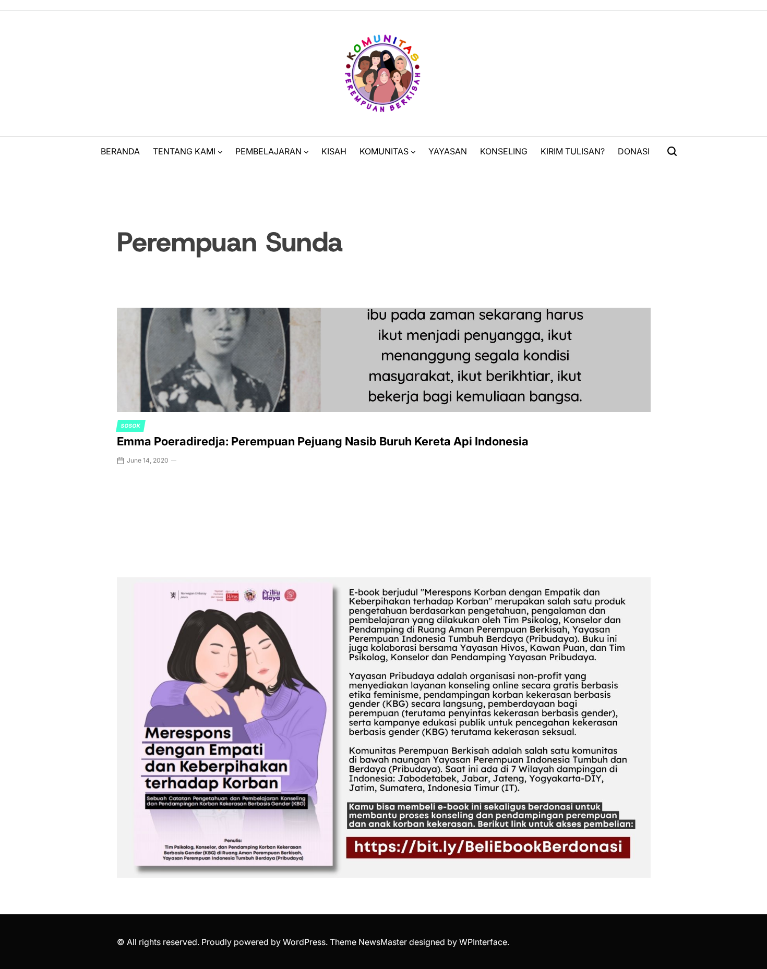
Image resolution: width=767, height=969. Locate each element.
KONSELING (504, 151)
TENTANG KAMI (184, 151)
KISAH (333, 151)
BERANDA (120, 151)
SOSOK (131, 425)
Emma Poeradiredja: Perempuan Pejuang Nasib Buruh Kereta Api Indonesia (323, 441)
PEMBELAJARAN (268, 151)
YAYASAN (447, 151)
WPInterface (483, 942)
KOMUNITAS (384, 151)
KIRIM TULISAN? (573, 151)
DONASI (634, 151)
